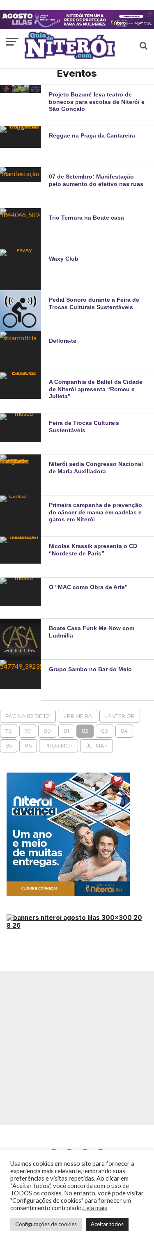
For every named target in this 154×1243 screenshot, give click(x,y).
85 (8, 746)
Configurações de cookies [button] (46, 1224)
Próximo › (58, 746)
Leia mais (95, 1207)
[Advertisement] (77, 1048)
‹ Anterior (120, 716)
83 (104, 731)
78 (8, 731)
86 (28, 746)
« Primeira (77, 716)
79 (28, 731)
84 (124, 731)
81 (66, 731)
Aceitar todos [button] (107, 1224)
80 (47, 731)
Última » (96, 746)
